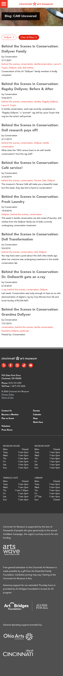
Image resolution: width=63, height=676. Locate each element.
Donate (36, 411)
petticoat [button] (24, 331)
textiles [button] (37, 102)
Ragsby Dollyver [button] (50, 102)
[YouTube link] (30, 365)
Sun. (5, 468)
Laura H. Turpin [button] (9, 105)
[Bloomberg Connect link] (4, 365)
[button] (9, 37)
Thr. (5, 459)
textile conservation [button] (43, 327)
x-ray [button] (4, 290)
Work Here (38, 422)
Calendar (37, 415)
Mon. (5, 449)
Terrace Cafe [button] (40, 181)
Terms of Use (7, 398)
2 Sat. (38, 497)
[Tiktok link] (24, 365)
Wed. (5, 455)
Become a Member (10, 415)
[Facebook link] (10, 365)
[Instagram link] (17, 365)
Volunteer (6, 426)
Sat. (5, 465)
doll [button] (19, 68)
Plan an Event (8, 418)
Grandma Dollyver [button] (10, 331)
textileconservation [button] (43, 64)
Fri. (4, 462)
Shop (35, 418)
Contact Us (7, 411)
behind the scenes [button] (10, 64)
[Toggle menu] (4, 4)
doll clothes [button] (27, 68)
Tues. (5, 452)
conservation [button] (27, 64)
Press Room (7, 430)
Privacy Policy (8, 395)
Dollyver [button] (13, 68)
